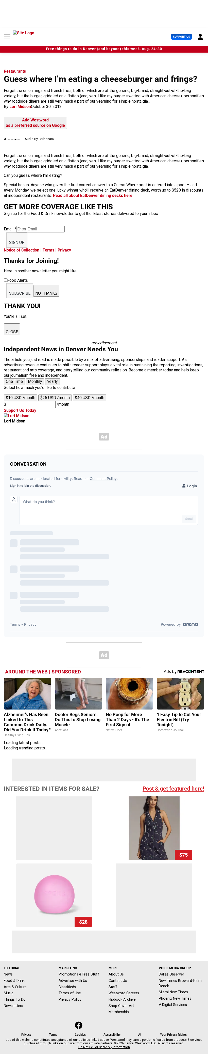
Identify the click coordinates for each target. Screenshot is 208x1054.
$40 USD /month (89, 397)
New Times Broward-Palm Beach (180, 983)
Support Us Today (20, 410)
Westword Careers (124, 993)
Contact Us (118, 981)
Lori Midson (20, 106)
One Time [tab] (14, 381)
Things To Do (15, 999)
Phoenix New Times (175, 998)
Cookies (80, 1034)
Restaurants (15, 71)
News (8, 974)
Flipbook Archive (122, 999)
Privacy (64, 250)
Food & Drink (14, 981)
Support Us (181, 36)
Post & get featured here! (173, 788)
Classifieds (67, 987)
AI (139, 1034)
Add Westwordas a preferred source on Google (35, 123)
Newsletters (13, 1006)
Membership (119, 1012)
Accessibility (111, 1034)
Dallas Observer (171, 974)
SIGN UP (17, 242)
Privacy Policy (70, 999)
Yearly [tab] (52, 381)
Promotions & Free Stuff (79, 974)
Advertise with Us (73, 981)
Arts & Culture (15, 987)
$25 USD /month (55, 397)
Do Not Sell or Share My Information (104, 1047)
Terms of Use (70, 993)
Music (8, 993)
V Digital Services (173, 1005)
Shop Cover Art (121, 1006)
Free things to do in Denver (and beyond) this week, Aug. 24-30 (104, 49)
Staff (113, 987)
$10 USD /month (20, 397)
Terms (48, 250)
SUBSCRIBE (19, 293)
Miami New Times (173, 992)
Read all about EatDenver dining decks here (92, 195)
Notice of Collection (21, 250)
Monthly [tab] (35, 381)
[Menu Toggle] (7, 37)
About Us (116, 974)
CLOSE (12, 331)
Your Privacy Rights (173, 1034)
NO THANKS (46, 293)
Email (10, 229)
